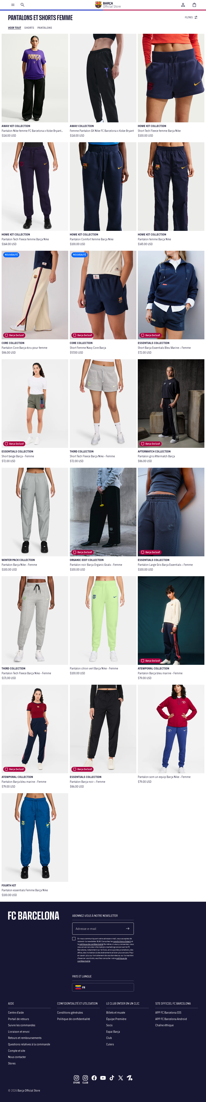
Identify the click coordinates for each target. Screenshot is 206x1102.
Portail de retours (18, 1019)
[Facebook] (94, 1078)
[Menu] (13, 5)
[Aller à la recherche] (22, 5)
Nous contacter (17, 1057)
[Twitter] (120, 1078)
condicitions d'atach (122, 941)
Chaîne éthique (164, 1025)
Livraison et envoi (19, 1031)
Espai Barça (113, 1031)
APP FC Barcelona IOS (168, 1012)
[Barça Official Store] (107, 5)
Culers (110, 1044)
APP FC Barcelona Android (171, 1019)
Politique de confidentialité (73, 1019)
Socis (109, 1025)
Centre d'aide (16, 1012)
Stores (11, 1063)
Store (76, 1082)
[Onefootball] (129, 1078)
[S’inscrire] (128, 928)
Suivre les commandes (21, 1025)
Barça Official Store (29, 1090)
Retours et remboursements (24, 1038)
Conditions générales (70, 1012)
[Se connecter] (183, 4)
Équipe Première (116, 1019)
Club (109, 1038)
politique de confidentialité (91, 944)
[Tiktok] (112, 1078)
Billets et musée (115, 1012)
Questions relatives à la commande (29, 1044)
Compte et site (16, 1050)
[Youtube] (103, 1078)
